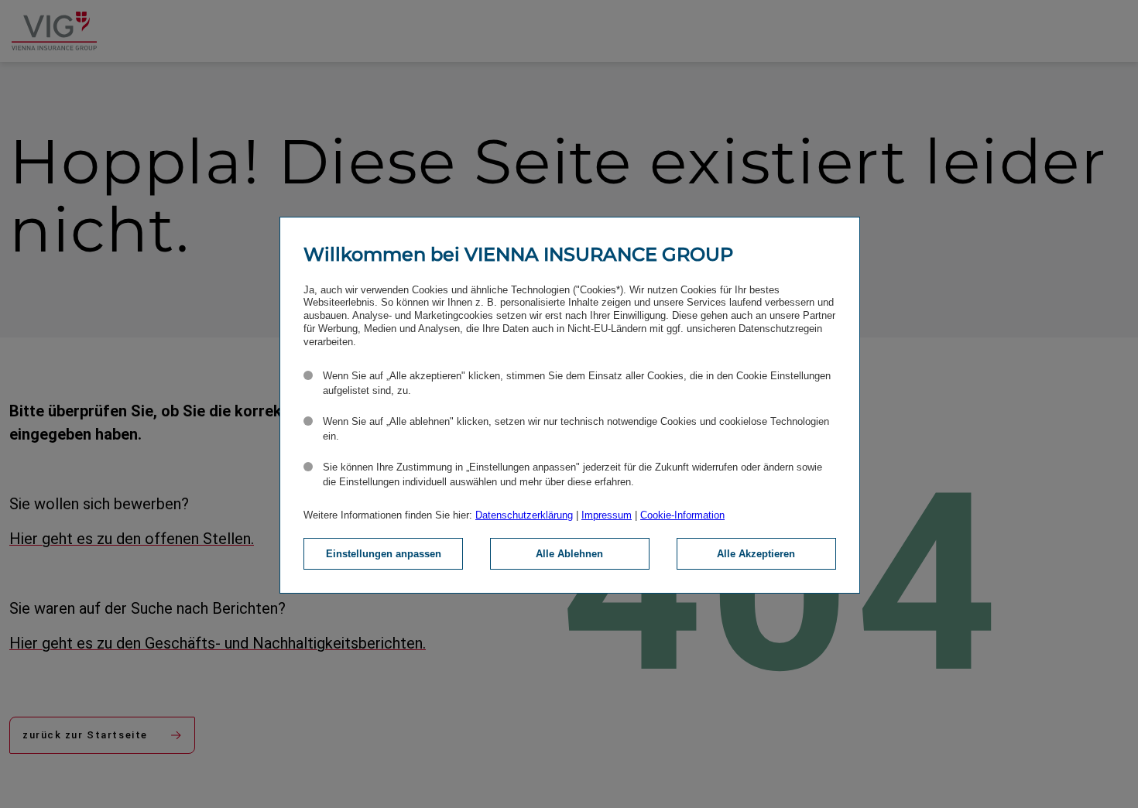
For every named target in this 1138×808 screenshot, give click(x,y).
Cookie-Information (682, 515)
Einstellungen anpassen (383, 554)
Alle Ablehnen (569, 554)
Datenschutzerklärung (524, 515)
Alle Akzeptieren (756, 554)
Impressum (606, 515)
